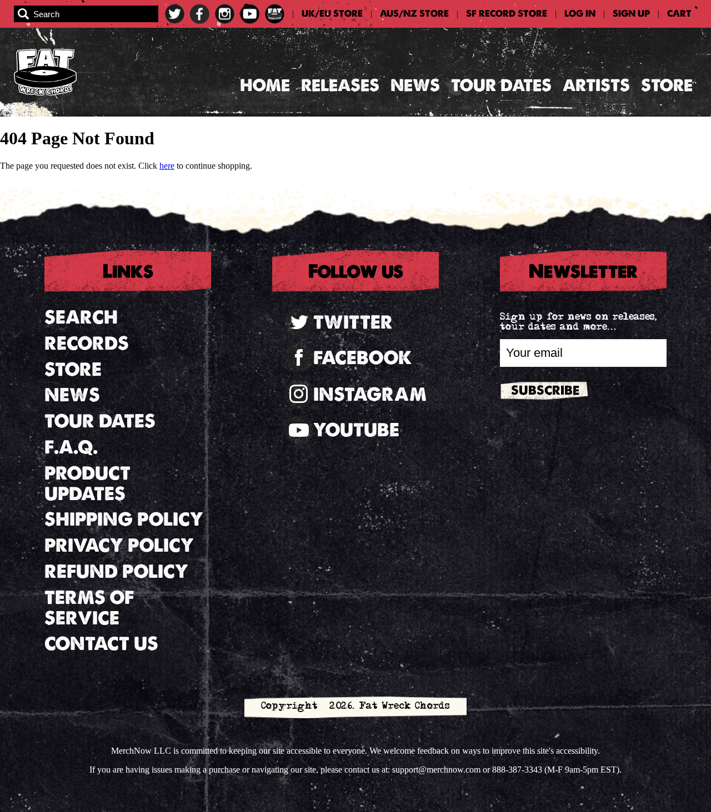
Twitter (353, 322)
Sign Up (631, 14)
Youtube (356, 429)
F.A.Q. (71, 447)
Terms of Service (89, 607)
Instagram (370, 394)
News (415, 85)
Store (667, 85)
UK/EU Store (332, 14)
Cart (679, 14)
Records (86, 343)
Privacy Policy (119, 545)
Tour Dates (501, 85)
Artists (596, 85)
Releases (340, 85)
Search (81, 317)
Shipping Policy (123, 519)
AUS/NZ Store (414, 14)
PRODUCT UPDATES (87, 483)
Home (265, 85)
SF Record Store (506, 14)
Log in (579, 14)
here (166, 165)
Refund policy (116, 571)
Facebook (362, 357)
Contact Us (101, 643)
